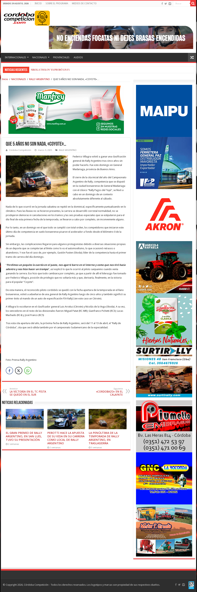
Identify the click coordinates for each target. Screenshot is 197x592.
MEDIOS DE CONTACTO (84, 3)
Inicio (5, 79)
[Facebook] (162, 3)
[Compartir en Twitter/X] (18, 370)
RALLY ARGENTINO (39, 79)
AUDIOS (78, 57)
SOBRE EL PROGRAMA (57, 3)
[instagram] (170, 3)
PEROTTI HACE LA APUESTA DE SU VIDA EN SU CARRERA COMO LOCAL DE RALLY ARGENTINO (65, 438)
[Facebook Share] (9, 370)
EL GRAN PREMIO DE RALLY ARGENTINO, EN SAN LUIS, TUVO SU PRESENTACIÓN (24, 436)
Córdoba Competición (20, 150)
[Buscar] (193, 3)
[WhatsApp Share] (28, 370)
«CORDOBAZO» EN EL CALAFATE (109, 392)
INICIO (38, 3)
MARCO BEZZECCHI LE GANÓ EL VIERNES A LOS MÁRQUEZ (65, 69)
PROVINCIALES (61, 57)
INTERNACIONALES (15, 57)
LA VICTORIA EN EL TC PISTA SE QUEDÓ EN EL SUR (28, 392)
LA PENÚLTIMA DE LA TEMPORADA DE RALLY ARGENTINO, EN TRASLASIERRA (104, 438)
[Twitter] (165, 3)
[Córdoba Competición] (19, 17)
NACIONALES (39, 57)
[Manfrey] (66, 109)
